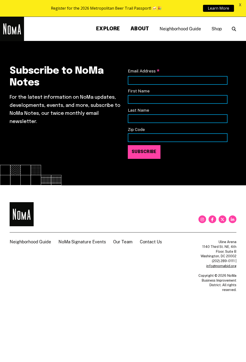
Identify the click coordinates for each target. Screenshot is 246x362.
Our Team (123, 241)
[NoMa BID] (12, 29)
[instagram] (202, 219)
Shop (217, 28)
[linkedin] (232, 219)
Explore (108, 29)
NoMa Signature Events (82, 241)
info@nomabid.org (221, 266)
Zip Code (136, 129)
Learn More (218, 8)
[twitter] (222, 219)
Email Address (144, 71)
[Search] (234, 29)
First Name (139, 90)
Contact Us (151, 241)
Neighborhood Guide (180, 28)
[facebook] (212, 219)
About (139, 29)
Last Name (138, 110)
